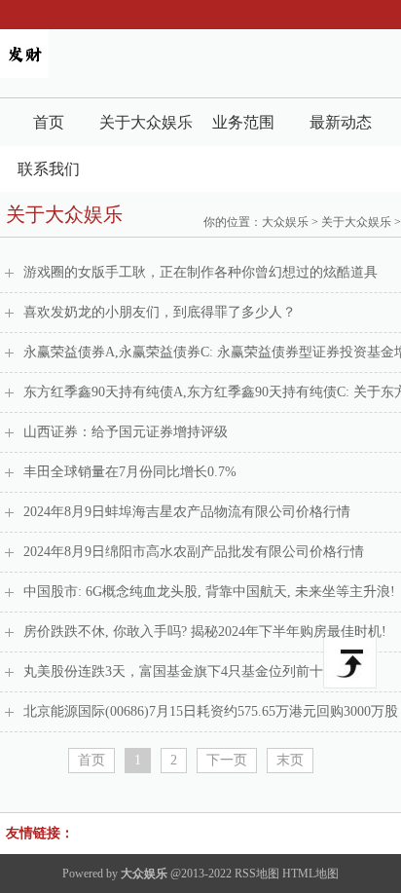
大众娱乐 (285, 222)
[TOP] (350, 663)
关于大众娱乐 (146, 122)
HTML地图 (310, 873)
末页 (290, 760)
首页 (48, 122)
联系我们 (49, 169)
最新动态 (341, 122)
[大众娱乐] (24, 73)
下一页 (226, 760)
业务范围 (243, 122)
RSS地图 (257, 873)
